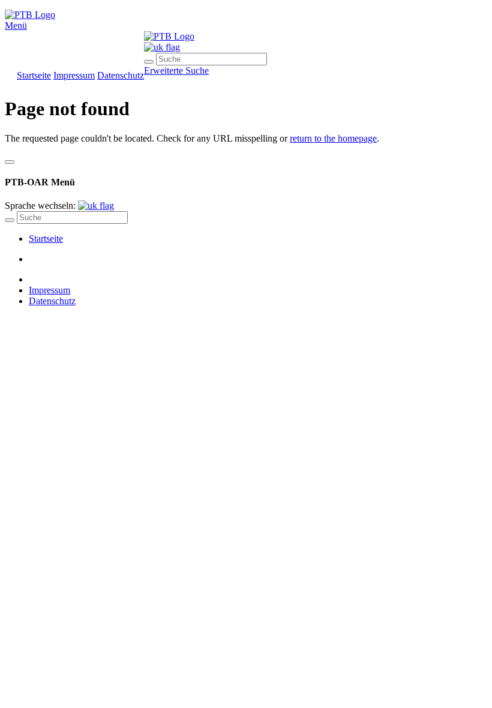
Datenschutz (120, 75)
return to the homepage (333, 138)
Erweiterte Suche (176, 70)
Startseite (34, 75)
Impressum (74, 75)
